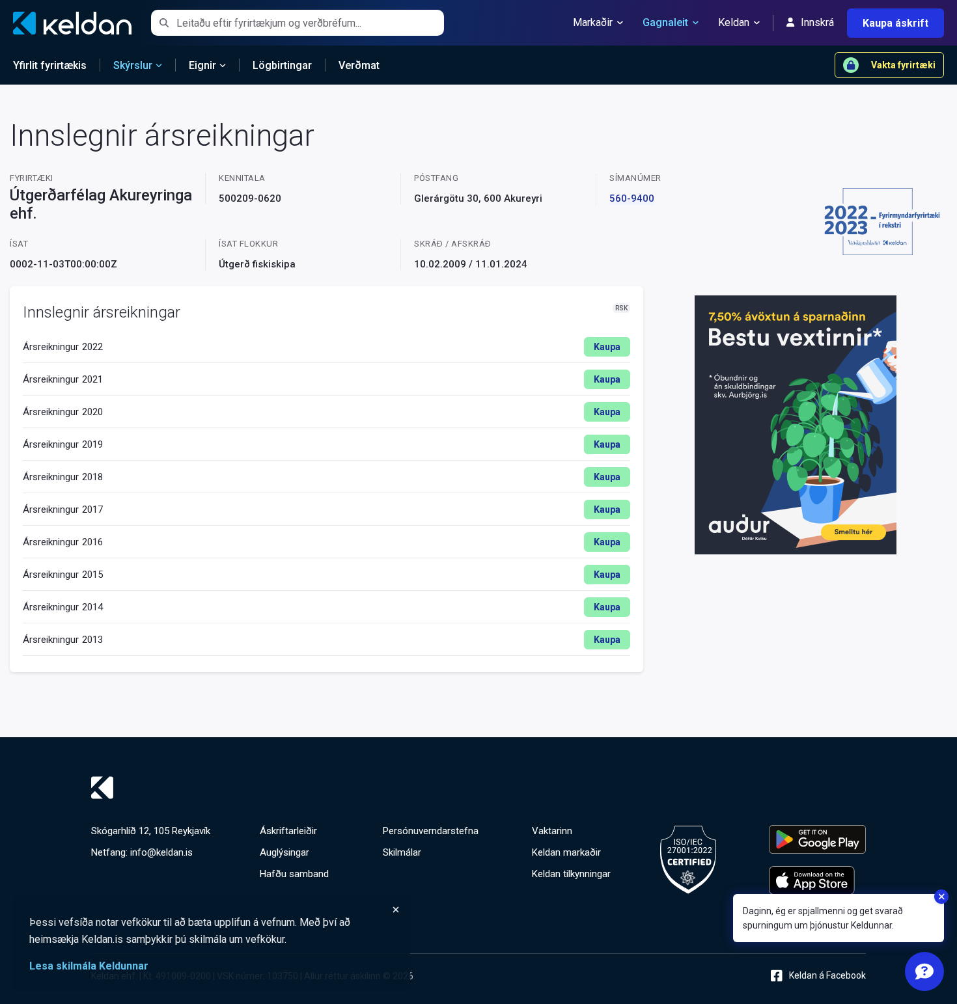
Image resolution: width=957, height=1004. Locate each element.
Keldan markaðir (566, 852)
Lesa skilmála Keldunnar (88, 966)
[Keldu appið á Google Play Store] (817, 839)
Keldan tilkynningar (571, 874)
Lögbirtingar (282, 65)
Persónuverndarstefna (430, 831)
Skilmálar (402, 852)
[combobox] (310, 23)
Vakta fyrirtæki (903, 65)
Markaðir (593, 22)
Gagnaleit (665, 22)
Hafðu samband (294, 874)
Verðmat (359, 65)
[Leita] (163, 23)
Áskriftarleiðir (288, 831)
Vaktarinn (552, 831)
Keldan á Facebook (827, 975)
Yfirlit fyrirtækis (50, 65)
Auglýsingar (284, 852)
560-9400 (631, 198)
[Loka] (214, 909)
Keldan (733, 22)
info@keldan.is (161, 852)
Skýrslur (132, 65)
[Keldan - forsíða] (478, 787)
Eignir (202, 65)
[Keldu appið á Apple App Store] (817, 880)
